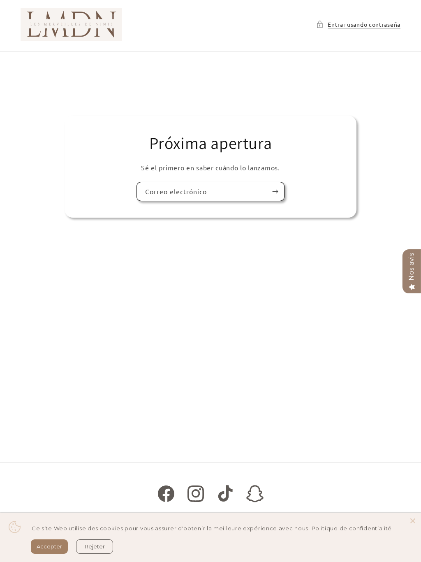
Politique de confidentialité (352, 528)
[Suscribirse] (275, 191)
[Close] (413, 521)
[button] (358, 24)
